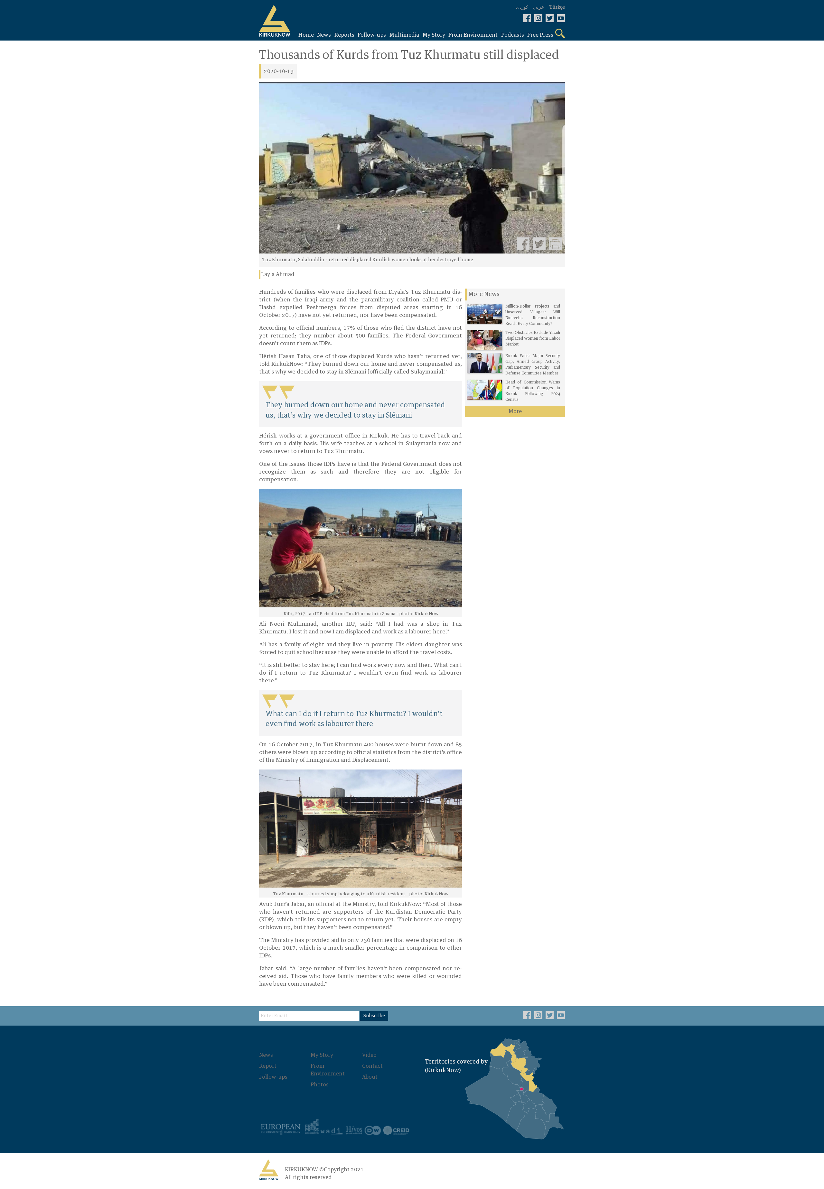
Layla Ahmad (277, 274)
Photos (320, 1084)
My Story (322, 1055)
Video (369, 1055)
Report (267, 1066)
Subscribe (374, 1016)
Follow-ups (273, 1077)
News (266, 1055)
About (370, 1077)
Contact (372, 1066)
